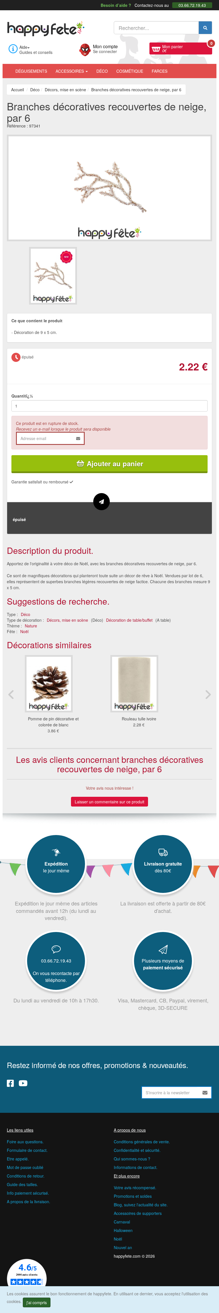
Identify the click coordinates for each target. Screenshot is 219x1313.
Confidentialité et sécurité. (137, 1150)
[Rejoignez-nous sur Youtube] (23, 1083)
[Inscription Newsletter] (205, 1092)
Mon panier (187, 47)
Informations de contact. (135, 1167)
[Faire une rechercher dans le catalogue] (205, 27)
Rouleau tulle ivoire (139, 719)
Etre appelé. (18, 1159)
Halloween (123, 1230)
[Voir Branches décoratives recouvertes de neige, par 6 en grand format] (109, 187)
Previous (11, 694)
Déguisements (31, 71)
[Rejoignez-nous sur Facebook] (10, 1083)
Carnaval (122, 1222)
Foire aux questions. (25, 1141)
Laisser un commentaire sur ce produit (109, 802)
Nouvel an (123, 1247)
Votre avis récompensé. (135, 1187)
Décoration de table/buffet (129, 620)
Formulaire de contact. (27, 1150)
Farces (159, 71)
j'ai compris (37, 1302)
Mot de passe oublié (25, 1167)
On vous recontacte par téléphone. (56, 976)
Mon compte (105, 48)
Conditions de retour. (25, 1176)
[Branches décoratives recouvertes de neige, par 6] (69, 275)
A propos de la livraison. (28, 1201)
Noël (24, 631)
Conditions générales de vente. (142, 1141)
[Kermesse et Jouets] (176, 68)
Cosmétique (129, 71)
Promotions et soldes (133, 1196)
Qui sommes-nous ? (132, 1159)
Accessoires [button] (70, 71)
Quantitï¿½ (22, 396)
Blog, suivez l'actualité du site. (141, 1204)
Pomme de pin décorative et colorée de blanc (53, 722)
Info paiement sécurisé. (28, 1193)
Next (207, 694)
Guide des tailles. (22, 1184)
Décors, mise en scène (67, 620)
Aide (23, 47)
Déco (102, 71)
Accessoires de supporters (138, 1213)
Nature (31, 626)
